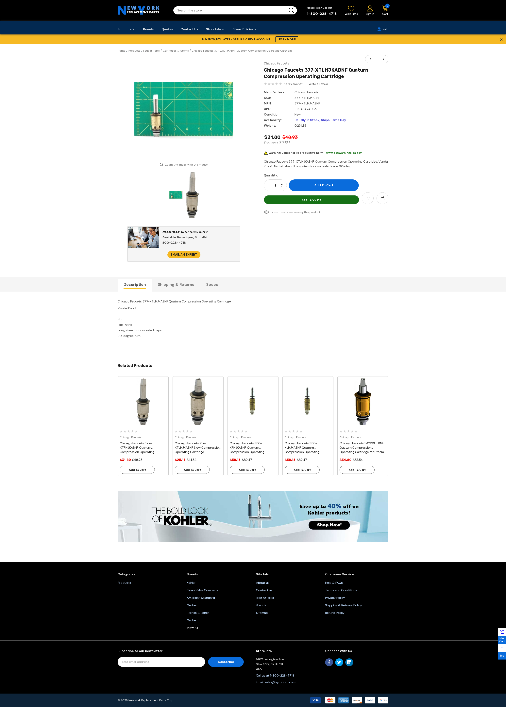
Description (135, 284)
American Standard (201, 598)
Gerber (192, 605)
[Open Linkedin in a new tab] (349, 662)
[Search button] (291, 10)
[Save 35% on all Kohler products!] (253, 516)
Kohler (191, 583)
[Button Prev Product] (373, 59)
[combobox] (230, 10)
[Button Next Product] (380, 59)
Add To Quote (311, 200)
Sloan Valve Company (202, 590)
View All (192, 628)
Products (124, 583)
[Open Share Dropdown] (382, 198)
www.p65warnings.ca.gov (344, 152)
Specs (212, 284)
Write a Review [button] (318, 84)
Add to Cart (137, 470)
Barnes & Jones (198, 613)
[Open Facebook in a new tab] (329, 662)
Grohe (191, 620)
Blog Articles (265, 598)
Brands (261, 605)
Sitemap (262, 613)
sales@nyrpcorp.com (280, 682)
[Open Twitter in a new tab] (339, 662)
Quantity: (271, 175)
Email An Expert (184, 255)
